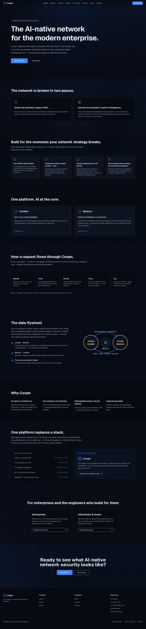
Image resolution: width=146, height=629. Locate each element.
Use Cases (76, 3)
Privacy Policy (117, 622)
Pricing (85, 3)
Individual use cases (86, 530)
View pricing (81, 572)
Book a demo (138, 3)
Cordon (60, 3)
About (92, 3)
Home (46, 3)
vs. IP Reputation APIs (117, 605)
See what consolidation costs (90, 474)
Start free (36, 61)
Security (53, 3)
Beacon (68, 3)
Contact (99, 3)
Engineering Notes (116, 612)
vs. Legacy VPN (115, 602)
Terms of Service (129, 622)
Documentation (115, 608)
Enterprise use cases (40, 530)
